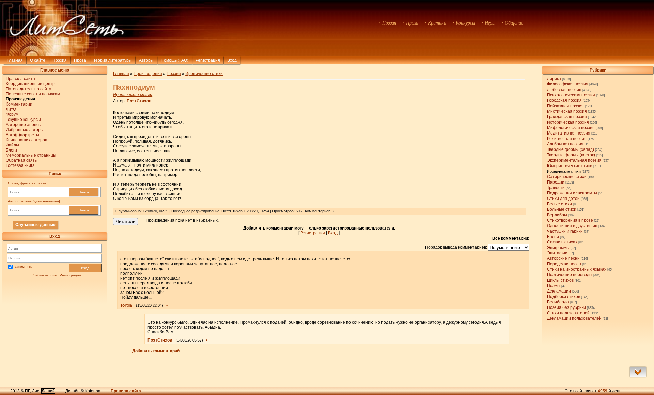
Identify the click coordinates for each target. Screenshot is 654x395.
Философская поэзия (567, 84)
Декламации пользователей (574, 318)
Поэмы (553, 285)
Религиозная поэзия (567, 138)
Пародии (555, 182)
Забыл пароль (45, 275)
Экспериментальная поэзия (574, 160)
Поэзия (59, 60)
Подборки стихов (563, 296)
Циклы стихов (560, 280)
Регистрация (208, 60)
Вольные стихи (561, 209)
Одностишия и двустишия (572, 225)
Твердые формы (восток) (571, 155)
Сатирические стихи (567, 176)
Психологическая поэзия (571, 95)
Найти (84, 192)
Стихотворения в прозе (570, 220)
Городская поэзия (564, 100)
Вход (85, 268)
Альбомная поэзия (565, 144)
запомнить (23, 266)
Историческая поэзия (568, 122)
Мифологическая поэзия (571, 127)
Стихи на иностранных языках (576, 269)
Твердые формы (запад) (570, 149)
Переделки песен (564, 264)
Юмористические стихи (569, 165)
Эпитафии (557, 253)
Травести (556, 187)
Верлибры (557, 214)
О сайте (37, 60)
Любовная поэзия (564, 89)
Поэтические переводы (569, 274)
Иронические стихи (564, 171)
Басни (553, 236)
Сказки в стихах (562, 242)
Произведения (148, 73)
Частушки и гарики (565, 231)
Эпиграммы (558, 247)
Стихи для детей (563, 198)
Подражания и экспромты (572, 193)
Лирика (554, 78)
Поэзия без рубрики (566, 307)
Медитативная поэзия (568, 133)
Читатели (125, 221)
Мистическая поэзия (567, 111)
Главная (15, 60)
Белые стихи (559, 204)
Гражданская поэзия (567, 116)
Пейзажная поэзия (565, 106)
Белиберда (558, 302)
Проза (80, 60)
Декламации (559, 291)
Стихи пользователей (568, 313)
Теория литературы (112, 60)
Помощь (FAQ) (174, 60)
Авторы (146, 60)
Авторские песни (563, 258)
